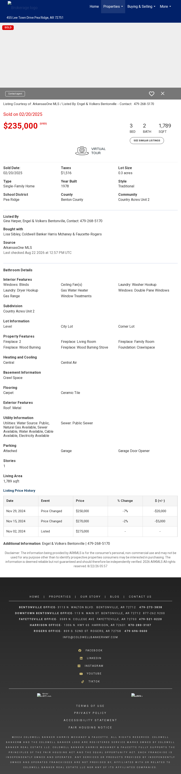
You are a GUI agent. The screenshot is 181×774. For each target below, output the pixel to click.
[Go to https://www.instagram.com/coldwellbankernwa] (90, 666)
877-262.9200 (154, 613)
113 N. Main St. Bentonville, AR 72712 (108, 613)
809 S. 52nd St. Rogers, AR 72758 (93, 631)
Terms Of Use (90, 705)
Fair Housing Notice (91, 727)
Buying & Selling (141, 8)
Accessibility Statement (90, 720)
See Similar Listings (147, 140)
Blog (115, 596)
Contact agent (15, 93)
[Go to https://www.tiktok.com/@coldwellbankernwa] (90, 681)
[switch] (151, 93)
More (166, 8)
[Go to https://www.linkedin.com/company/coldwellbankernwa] (90, 658)
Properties (113, 8)
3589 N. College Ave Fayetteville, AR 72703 (98, 619)
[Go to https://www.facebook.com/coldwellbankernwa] (90, 650)
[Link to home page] (25, 6)
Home (94, 6)
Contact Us (140, 596)
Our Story (90, 596)
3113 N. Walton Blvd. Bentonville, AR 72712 (97, 607)
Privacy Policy (90, 713)
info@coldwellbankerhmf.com (90, 637)
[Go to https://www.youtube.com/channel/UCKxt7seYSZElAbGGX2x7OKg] (90, 673)
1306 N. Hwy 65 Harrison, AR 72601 (95, 625)
